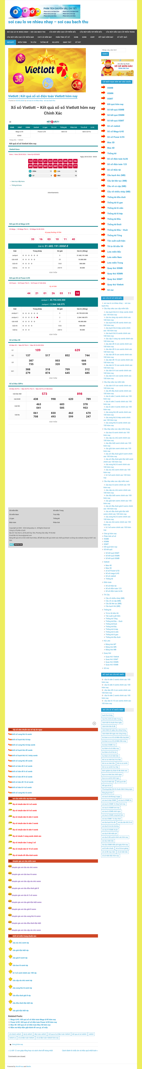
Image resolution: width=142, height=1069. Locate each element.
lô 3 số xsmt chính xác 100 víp (24, 973)
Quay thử (67, 42)
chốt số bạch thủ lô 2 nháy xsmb (24, 755)
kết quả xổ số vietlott (79, 1034)
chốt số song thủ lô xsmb (22, 734)
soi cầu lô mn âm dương (110, 826)
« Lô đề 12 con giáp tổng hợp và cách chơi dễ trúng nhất (30, 1051)
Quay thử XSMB (115, 268)
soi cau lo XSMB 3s (124, 800)
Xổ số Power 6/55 (115, 137)
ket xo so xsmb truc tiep (110, 767)
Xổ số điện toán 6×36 (114, 591)
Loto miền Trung (115, 262)
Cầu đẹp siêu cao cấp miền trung (120, 32)
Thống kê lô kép (115, 213)
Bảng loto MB (111, 650)
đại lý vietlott (27, 1034)
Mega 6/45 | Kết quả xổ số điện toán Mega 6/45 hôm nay (33, 1019)
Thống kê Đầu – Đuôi (117, 230)
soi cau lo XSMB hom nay (110, 808)
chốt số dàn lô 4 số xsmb (22, 787)
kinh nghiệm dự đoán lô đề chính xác (114, 771)
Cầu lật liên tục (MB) (117, 181)
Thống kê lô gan (115, 202)
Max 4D (110, 148)
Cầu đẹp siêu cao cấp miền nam (20, 37)
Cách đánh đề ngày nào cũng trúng (114, 734)
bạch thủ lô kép (107, 715)
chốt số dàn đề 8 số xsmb (22, 777)
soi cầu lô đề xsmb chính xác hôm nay (115, 837)
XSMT (92, 37)
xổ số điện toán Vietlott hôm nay (47, 1038)
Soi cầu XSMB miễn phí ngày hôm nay (115, 844)
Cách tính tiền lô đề (108, 726)
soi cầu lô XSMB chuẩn (110, 830)
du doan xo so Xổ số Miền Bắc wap (114, 741)
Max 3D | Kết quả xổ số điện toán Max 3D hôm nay (30, 1025)
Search (105, 54)
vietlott (91, 1034)
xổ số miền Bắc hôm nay (110, 856)
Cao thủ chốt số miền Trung (111, 719)
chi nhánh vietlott (15, 1034)
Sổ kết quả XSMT (115, 120)
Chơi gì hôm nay (45, 37)
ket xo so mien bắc (108, 763)
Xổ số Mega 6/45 (115, 131)
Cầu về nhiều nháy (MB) (118, 191)
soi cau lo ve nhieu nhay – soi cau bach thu (48, 21)
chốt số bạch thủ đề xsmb (22, 750)
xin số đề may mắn (108, 852)
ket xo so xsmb (122, 763)
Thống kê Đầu (114, 219)
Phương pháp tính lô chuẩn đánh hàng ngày (117, 789)
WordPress (19, 1066)
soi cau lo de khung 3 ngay (111, 796)
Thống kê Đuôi (114, 224)
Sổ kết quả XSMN (115, 115)
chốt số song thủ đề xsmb (22, 761)
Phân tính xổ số (63, 37)
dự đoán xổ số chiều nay (110, 748)
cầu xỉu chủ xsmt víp (21, 943)
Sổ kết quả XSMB (115, 109)
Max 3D (110, 142)
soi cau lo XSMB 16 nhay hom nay (113, 804)
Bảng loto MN (111, 647)
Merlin (29, 1066)
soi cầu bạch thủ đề (109, 822)
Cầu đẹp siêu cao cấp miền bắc (62, 32)
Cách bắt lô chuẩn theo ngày (112, 722)
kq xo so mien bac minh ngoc (112, 774)
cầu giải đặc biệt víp (21, 950)
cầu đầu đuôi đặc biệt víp (23, 1003)
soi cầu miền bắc (108, 841)
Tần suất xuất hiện (116, 241)
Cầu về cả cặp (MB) (116, 186)
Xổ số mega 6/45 (112, 573)
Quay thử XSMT (115, 279)
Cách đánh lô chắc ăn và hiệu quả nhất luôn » (80, 1051)
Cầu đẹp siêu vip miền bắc (91, 32)
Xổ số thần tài (114, 170)
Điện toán (22, 42)
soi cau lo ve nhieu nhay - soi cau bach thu (41, 100)
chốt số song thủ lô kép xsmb (23, 745)
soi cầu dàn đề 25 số (125, 822)
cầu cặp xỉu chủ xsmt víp (22, 980)
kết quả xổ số (106, 785)
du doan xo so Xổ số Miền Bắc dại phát (115, 737)
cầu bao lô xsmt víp (20, 965)
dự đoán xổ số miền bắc (110, 756)
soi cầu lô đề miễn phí (109, 833)
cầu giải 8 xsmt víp (20, 958)
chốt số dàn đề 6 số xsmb (22, 771)
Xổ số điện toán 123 (117, 164)
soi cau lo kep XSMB (109, 800)
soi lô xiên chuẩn (107, 848)
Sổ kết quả (122, 37)
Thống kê (44, 42)
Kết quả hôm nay (106, 37)
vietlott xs (12, 1038)
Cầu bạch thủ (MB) (116, 175)
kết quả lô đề (121, 782)
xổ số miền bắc (122, 852)
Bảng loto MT (111, 644)
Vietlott (10, 42)
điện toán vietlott (40, 1034)
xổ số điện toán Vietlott (26, 1038)
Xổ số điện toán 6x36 (117, 159)
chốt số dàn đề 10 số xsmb (22, 782)
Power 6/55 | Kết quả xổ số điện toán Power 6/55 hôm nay (33, 1022)
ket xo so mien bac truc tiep (111, 759)
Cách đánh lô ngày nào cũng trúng (114, 730)
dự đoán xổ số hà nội (109, 752)
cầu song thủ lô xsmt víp (22, 988)
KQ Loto (55, 42)
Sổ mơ (78, 42)
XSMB (76, 37)
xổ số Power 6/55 (112, 571)
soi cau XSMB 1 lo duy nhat (111, 819)
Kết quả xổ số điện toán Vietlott (59, 1034)
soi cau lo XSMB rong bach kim (112, 815)
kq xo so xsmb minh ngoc (110, 778)
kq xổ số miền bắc (108, 782)
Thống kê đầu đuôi (116, 197)
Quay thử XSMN (115, 273)
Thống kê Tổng (114, 235)
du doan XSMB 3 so (109, 745)
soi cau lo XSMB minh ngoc (111, 811)
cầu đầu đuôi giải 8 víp (22, 995)
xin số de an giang (122, 848)
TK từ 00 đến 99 (115, 246)
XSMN (84, 37)
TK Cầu (33, 42)
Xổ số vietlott (113, 126)
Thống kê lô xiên (115, 208)
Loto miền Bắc (114, 252)
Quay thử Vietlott (115, 284)
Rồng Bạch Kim (107, 793)
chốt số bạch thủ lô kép (21, 740)
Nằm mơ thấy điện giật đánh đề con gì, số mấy (29, 1027)
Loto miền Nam (114, 257)
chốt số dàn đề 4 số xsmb (22, 766)
